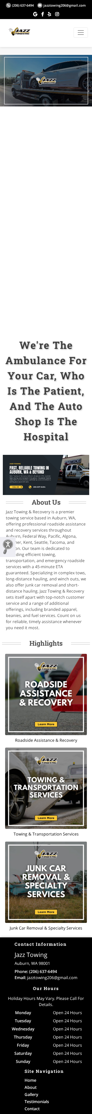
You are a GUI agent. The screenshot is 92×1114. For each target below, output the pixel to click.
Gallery (31, 1094)
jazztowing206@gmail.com (64, 5)
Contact (32, 1108)
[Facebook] (42, 14)
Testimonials (37, 1101)
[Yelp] (49, 14)
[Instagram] (57, 14)
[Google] (35, 14)
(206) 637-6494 (23, 5)
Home (30, 1080)
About (31, 1087)
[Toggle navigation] (81, 32)
